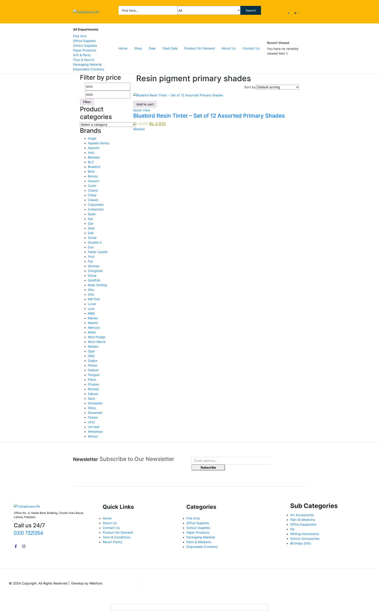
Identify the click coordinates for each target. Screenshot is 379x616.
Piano (92, 380)
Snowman (95, 413)
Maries (93, 318)
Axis (91, 152)
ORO (91, 356)
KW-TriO (94, 299)
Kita (91, 294)
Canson (93, 181)
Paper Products (84, 50)
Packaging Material (87, 64)
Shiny (92, 408)
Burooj (93, 176)
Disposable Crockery (88, 69)
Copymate (95, 205)
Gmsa (92, 275)
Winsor (93, 436)
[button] (297, 13)
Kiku (91, 290)
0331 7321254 (28, 533)
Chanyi (93, 190)
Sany (91, 398)
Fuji (90, 261)
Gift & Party (82, 55)
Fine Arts (79, 36)
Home (122, 48)
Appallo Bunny (98, 143)
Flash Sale (169, 48)
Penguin (94, 375)
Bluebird (94, 167)
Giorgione (95, 271)
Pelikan (93, 370)
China (92, 195)
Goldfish (94, 280)
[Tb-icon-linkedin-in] (40, 546)
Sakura (93, 394)
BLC (91, 162)
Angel (92, 138)
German (93, 266)
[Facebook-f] (16, 546)
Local (92, 304)
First (91, 257)
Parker (93, 365)
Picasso (93, 384)
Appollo (93, 148)
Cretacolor (96, 209)
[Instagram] (24, 546)
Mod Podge (96, 337)
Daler (92, 214)
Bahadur (94, 157)
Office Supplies (84, 41)
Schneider (95, 403)
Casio (92, 186)
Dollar (92, 238)
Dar (90, 219)
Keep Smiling (97, 285)
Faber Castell (98, 252)
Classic (93, 200)
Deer (91, 228)
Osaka (92, 361)
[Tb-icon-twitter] (32, 546)
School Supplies (85, 45)
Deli (91, 233)
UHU (91, 422)
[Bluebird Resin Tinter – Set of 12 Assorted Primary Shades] (178, 95)
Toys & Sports (83, 60)
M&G (91, 313)
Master (93, 323)
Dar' (91, 223)
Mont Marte (96, 342)
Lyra (91, 309)
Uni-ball (93, 427)
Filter (87, 102)
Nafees (93, 346)
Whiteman (95, 432)
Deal (152, 48)
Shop (138, 48)
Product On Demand (199, 48)
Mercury (94, 327)
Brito (91, 171)
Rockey (93, 389)
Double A (95, 242)
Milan (92, 332)
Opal (91, 351)
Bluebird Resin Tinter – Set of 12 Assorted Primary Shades (209, 115)
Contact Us (251, 48)
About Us (229, 48)
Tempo (93, 417)
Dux (91, 247)
